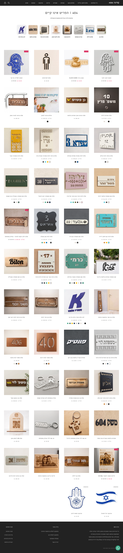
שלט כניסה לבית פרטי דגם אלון (106, 398)
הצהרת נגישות (8, 542)
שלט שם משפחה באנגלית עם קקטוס (16, 196)
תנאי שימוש (9, 531)
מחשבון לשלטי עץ (53, 535)
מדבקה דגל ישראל (106, 513)
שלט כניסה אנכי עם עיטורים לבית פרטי (46, 277)
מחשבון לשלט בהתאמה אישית (49, 531)
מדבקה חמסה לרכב (76, 513)
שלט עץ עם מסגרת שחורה (76, 398)
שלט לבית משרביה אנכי (16, 156)
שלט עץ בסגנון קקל (16, 398)
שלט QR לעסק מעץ (16, 438)
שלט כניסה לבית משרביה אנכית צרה (46, 156)
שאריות (55, 3)
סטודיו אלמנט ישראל (106, 548)
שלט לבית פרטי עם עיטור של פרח (76, 196)
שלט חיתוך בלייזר (83, 3)
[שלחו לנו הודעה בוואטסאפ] (117, 547)
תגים (27, 3)
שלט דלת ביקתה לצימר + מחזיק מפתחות (16, 236)
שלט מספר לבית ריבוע (46, 357)
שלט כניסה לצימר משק (16, 115)
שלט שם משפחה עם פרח (76, 236)
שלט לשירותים (46, 78)
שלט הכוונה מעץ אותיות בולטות (76, 115)
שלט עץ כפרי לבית (46, 317)
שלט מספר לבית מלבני (16, 357)
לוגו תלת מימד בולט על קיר (76, 317)
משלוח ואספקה (54, 538)
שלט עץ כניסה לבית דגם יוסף (16, 317)
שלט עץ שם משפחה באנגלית (16, 277)
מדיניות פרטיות (8, 538)
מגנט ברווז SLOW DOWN (76, 78)
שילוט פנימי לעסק (46, 115)
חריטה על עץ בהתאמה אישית (46, 476)
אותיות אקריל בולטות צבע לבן (76, 357)
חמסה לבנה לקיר (106, 78)
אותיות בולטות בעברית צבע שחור (106, 438)
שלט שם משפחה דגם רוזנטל (46, 196)
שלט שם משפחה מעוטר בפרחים (77, 277)
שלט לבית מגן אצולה (46, 236)
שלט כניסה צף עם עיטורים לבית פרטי (106, 357)
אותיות (62, 3)
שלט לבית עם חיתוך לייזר (106, 236)
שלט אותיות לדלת (106, 115)
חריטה (48, 3)
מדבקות (41, 3)
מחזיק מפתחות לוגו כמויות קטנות (46, 398)
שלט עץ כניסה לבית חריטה (16, 476)
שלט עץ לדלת (76, 476)
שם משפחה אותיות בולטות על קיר (106, 277)
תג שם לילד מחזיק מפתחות (46, 438)
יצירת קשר (55, 542)
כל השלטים (94, 3)
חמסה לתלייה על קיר (17, 78)
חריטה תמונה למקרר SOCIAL (106, 476)
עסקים (33, 3)
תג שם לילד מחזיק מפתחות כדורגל (76, 438)
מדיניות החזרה (8, 535)
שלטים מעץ (71, 3)
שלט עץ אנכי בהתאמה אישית (106, 317)
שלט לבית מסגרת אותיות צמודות (76, 156)
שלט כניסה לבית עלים (106, 156)
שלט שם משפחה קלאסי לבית (106, 196)
